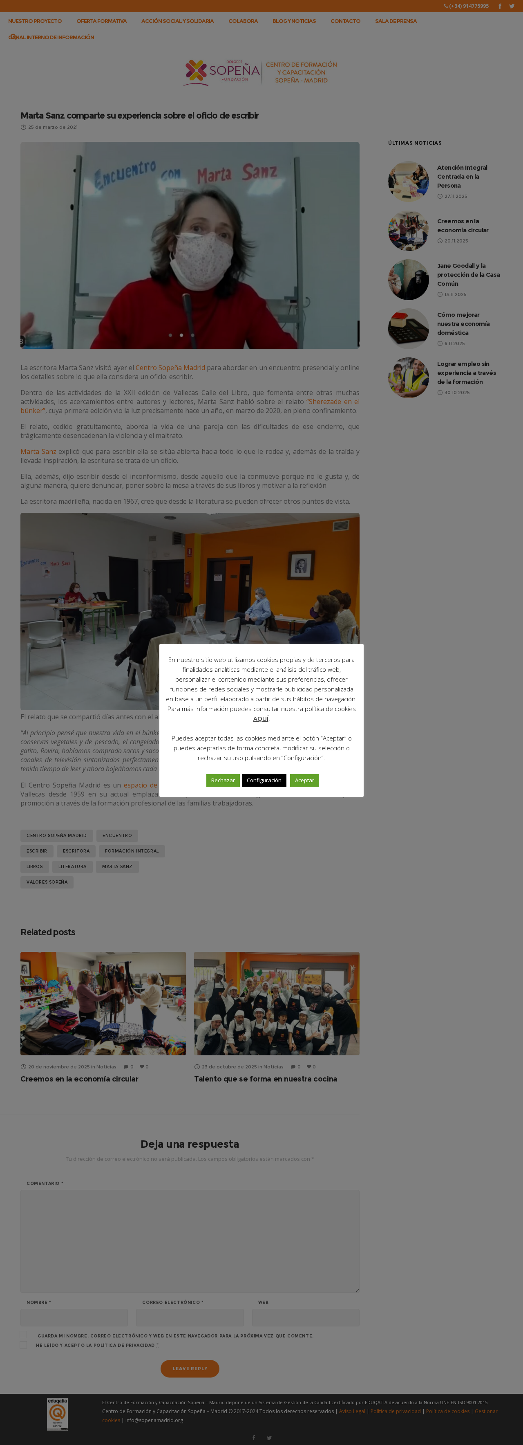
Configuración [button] (264, 780)
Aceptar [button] (304, 780)
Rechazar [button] (223, 780)
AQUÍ (260, 718)
